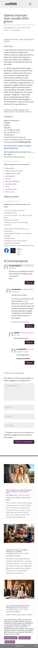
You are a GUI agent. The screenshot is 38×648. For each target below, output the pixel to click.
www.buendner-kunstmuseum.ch (14, 137)
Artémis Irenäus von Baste (14, 171)
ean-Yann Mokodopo (13, 181)
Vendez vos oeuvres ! (12, 197)
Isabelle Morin (9, 168)
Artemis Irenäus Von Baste (16, 157)
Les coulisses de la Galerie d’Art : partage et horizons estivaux (18, 606)
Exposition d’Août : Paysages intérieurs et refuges (16, 550)
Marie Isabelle (9, 176)
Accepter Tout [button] (24, 638)
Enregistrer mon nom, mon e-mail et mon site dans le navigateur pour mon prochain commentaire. (19, 435)
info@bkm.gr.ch (9, 135)
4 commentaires (15, 30)
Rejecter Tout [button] (10, 642)
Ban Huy (8, 179)
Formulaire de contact (11, 220)
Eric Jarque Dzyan (11, 189)
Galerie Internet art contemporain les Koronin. (19, 245)
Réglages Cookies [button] (10, 638)
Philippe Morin (11, 28)
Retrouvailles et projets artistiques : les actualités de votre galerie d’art (19, 491)
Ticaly (7, 187)
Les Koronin (16, 289)
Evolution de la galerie (13, 611)
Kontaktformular (9, 238)
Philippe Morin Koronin (12, 173)
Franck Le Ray (9, 192)
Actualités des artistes (13, 497)
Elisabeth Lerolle (10, 184)
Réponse (29, 283)
